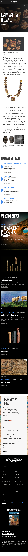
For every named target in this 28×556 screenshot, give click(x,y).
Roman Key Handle (9, 180)
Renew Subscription (8, 534)
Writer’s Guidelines (6, 478)
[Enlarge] (22, 39)
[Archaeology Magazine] (14, 462)
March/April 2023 (18, 11)
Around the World (19, 484)
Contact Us (3, 501)
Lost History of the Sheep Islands (9, 315)
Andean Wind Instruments (7, 351)
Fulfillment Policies (6, 484)
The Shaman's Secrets (6, 280)
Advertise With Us (6, 481)
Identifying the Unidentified (11, 191)
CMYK (14, 546)
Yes (6, 445)
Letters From (18, 488)
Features (17, 474)
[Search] (2, 466)
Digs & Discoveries (6, 11)
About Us (4, 474)
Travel (3, 494)
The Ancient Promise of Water (10, 232)
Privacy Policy (4, 503)
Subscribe (5, 531)
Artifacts (17, 491)
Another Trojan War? (9, 169)
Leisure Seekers (8, 202)
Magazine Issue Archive (9, 536)
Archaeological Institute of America (11, 431)
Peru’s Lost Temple (5, 383)
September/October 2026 (14, 510)
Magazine (11, 428)
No (6, 448)
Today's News (4, 491)
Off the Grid (18, 481)
